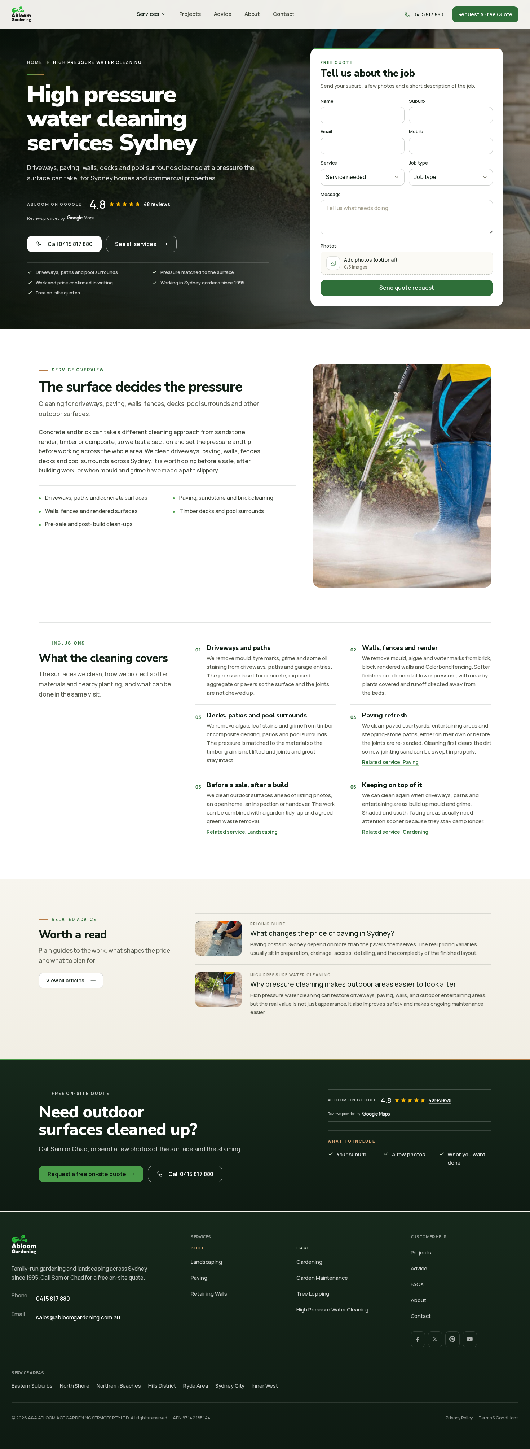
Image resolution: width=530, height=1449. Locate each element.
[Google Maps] (80, 218)
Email (326, 131)
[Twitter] (435, 1339)
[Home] (21, 14)
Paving (199, 1277)
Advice (222, 13)
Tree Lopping (312, 1293)
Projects (190, 13)
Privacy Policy (459, 1418)
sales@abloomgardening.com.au (78, 1317)
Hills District (162, 1385)
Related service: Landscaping (242, 832)
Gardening (309, 1261)
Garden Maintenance (322, 1277)
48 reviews (156, 204)
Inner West (265, 1385)
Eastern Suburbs (32, 1385)
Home (34, 62)
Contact (284, 13)
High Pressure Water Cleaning (332, 1309)
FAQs (417, 1284)
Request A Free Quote (485, 14)
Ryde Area (195, 1385)
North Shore (74, 1385)
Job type (418, 163)
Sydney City (230, 1385)
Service (329, 163)
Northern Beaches (119, 1385)
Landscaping (206, 1261)
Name (327, 101)
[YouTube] (470, 1339)
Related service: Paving (390, 762)
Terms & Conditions (498, 1418)
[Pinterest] (452, 1339)
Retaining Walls (209, 1293)
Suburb (417, 101)
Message (331, 194)
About (252, 13)
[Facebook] (418, 1339)
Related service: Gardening (395, 832)
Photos (328, 246)
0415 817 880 (53, 1298)
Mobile (416, 131)
